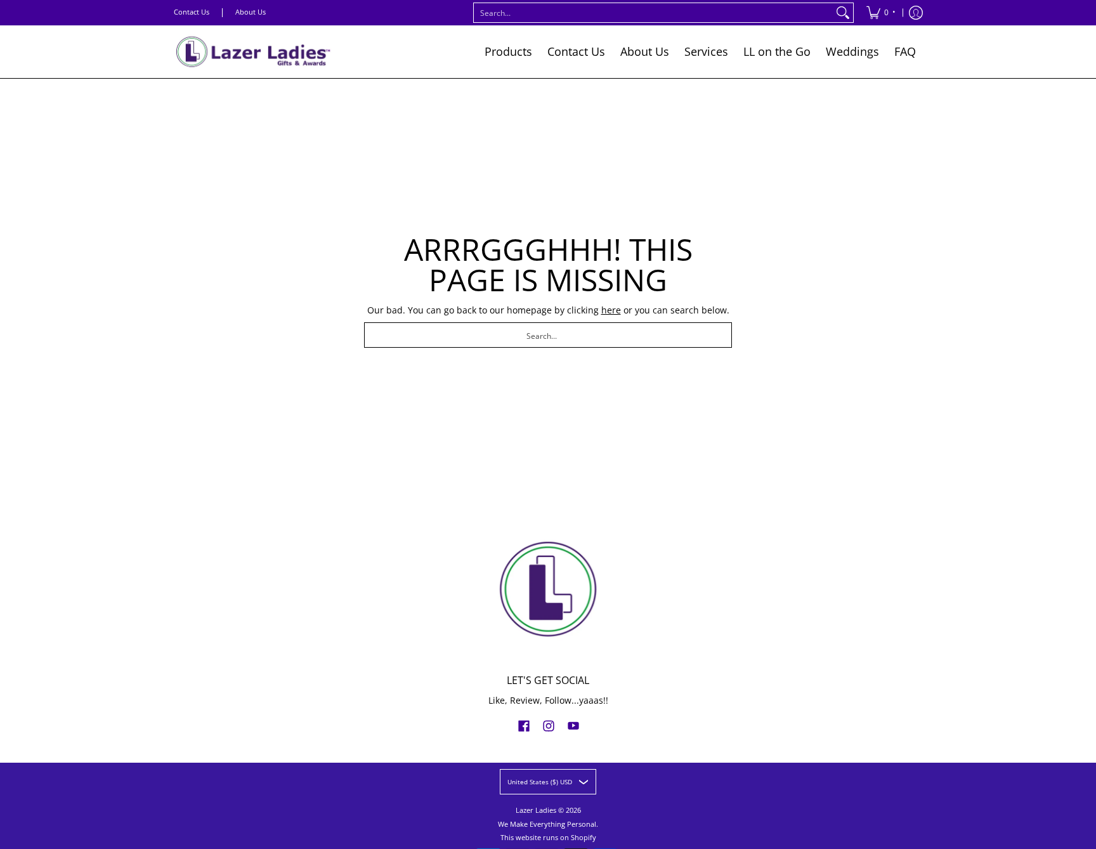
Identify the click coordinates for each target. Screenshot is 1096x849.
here (611, 310)
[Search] (843, 12)
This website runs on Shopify (548, 837)
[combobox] (653, 12)
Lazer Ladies (536, 810)
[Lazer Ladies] (253, 51)
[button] (524, 725)
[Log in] (916, 12)
